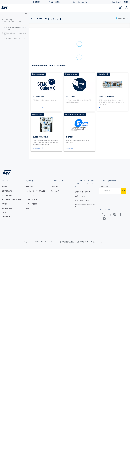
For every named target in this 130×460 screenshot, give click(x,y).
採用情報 (4, 204)
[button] (26, 14)
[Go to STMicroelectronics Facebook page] (120, 215)
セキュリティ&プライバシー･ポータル (84, 242)
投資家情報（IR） (7, 191)
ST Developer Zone (78, 7)
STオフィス (29, 186)
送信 (123, 191)
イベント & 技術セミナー (33, 204)
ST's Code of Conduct (82, 200)
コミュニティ (30, 195)
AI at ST (28, 208)
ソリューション (61, 8)
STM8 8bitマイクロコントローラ (14, 38)
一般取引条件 (6, 216)
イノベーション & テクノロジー (11, 199)
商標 (70, 242)
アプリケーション (48, 8)
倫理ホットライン (80, 196)
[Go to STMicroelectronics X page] (104, 215)
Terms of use (55, 242)
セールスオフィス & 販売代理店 (35, 191)
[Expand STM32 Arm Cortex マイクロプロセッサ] (3, 33)
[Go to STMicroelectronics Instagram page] (114, 215)
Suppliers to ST (7, 208)
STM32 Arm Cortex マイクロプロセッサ (15, 34)
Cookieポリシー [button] (101, 242)
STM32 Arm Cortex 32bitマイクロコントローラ (16, 28)
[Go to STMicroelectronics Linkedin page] (109, 215)
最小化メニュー (20, 21)
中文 (113, 2)
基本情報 (4, 186)
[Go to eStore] (120, 8)
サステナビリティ (7, 195)
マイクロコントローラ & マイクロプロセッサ (8, 21)
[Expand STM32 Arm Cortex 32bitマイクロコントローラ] (3, 27)
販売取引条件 (65, 242)
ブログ (4, 212)
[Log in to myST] (127, 7)
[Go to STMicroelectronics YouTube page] (104, 219)
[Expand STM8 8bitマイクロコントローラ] (3, 38)
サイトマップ (55, 191)
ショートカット (55, 186)
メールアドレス (103, 186)
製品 (22, 8)
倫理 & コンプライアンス (82, 192)
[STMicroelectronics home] (5, 7)
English (118, 2)
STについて (111, 8)
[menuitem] (14, 28)
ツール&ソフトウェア (33, 8)
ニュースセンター (31, 199)
